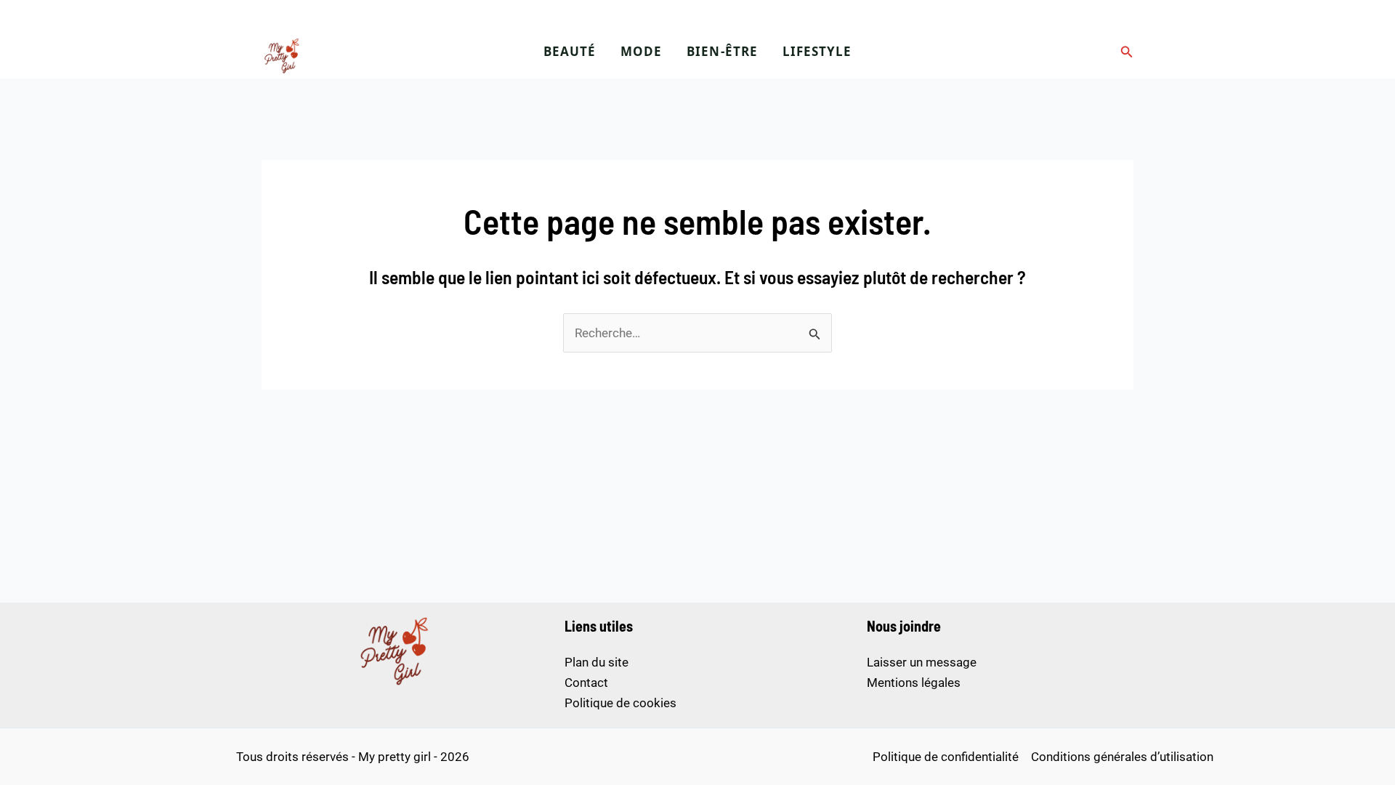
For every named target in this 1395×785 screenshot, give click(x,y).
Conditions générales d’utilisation (1122, 756)
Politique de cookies (620, 703)
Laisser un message (921, 662)
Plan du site (596, 662)
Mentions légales (914, 682)
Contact (586, 682)
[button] (1126, 52)
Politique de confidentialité (946, 756)
